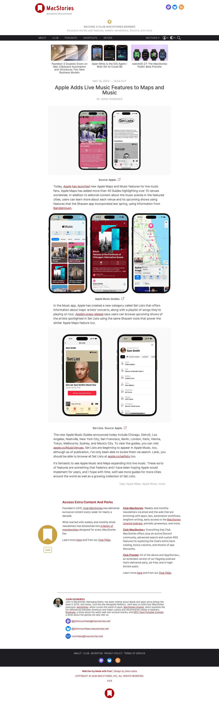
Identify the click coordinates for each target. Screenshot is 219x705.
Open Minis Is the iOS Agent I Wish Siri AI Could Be (109, 65)
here (79, 539)
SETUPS (108, 38)
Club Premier (131, 555)
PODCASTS (71, 38)
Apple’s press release (89, 314)
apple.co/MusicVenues (68, 447)
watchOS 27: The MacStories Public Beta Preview (149, 65)
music (162, 483)
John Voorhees (75, 599)
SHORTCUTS (90, 38)
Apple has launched (76, 186)
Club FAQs (104, 539)
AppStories (82, 607)
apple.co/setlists (119, 456)
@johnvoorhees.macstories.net (90, 628)
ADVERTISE (97, 653)
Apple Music (149, 483)
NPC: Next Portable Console (148, 612)
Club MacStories (93, 508)
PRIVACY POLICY (113, 653)
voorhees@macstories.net (87, 636)
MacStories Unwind (134, 607)
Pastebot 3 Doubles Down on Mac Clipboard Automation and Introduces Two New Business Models (69, 68)
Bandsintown (62, 208)
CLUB (55, 37)
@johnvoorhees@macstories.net (91, 621)
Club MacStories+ (134, 529)
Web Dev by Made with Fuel (97, 671)
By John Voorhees (109, 99)
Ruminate (70, 612)
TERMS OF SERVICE (134, 653)
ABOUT (42, 38)
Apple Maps (133, 483)
